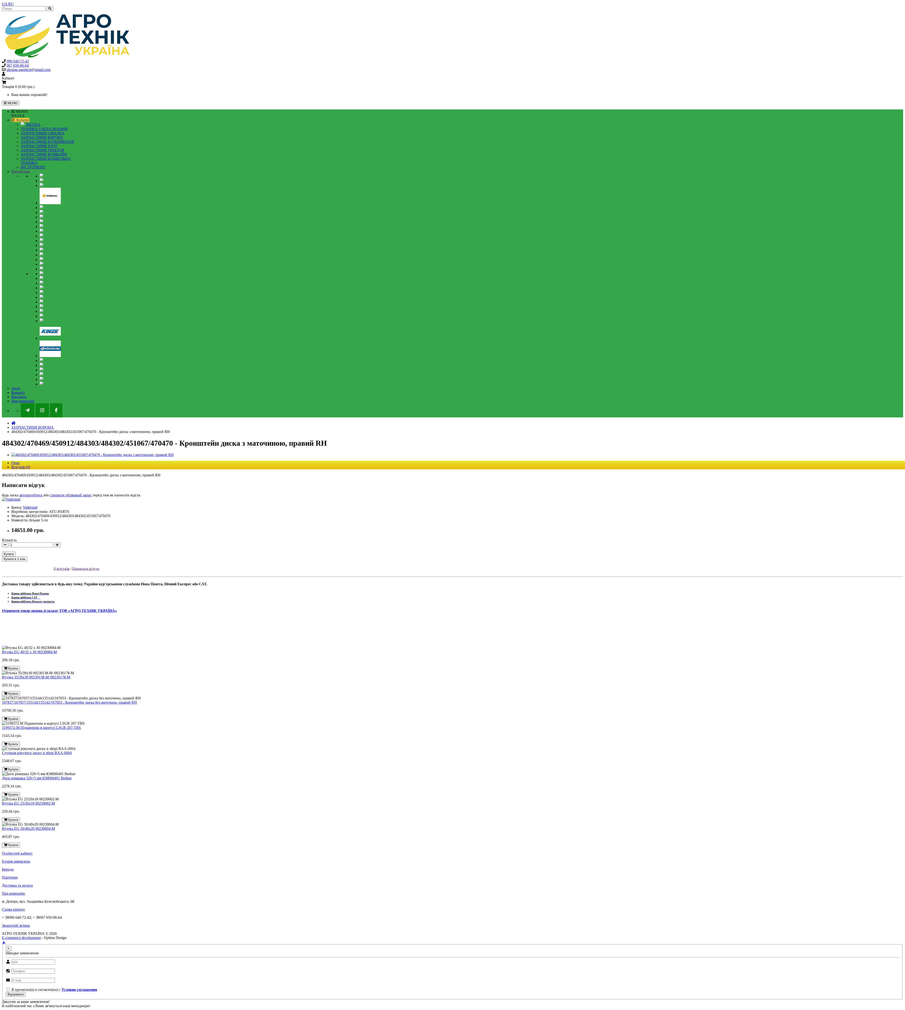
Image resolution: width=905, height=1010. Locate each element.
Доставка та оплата (17, 885)
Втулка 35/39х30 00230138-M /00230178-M (36, 677)
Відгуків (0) (20, 467)
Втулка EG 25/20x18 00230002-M (28, 803)
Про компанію (13, 893)
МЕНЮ (12, 103)
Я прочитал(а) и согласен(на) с (53, 990)
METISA (33, 125)
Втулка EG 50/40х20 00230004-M (28, 829)
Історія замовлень (16, 861)
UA (5, 4)
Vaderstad (30, 507)
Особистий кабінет (17, 853)
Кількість (9, 540)
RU (11, 4)
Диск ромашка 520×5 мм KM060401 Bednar (37, 778)
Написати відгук (85, 568)
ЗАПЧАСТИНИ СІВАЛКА (43, 133)
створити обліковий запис (71, 495)
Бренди (8, 869)
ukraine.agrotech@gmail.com (28, 70)
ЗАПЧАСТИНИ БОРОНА (42, 137)
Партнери (10, 877)
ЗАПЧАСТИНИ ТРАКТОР (42, 150)
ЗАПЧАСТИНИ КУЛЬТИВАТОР (47, 142)
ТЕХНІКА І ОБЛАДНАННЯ (44, 129)
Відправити (16, 994)
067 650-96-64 (18, 65)
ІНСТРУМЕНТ (33, 167)
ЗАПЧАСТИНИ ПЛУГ (39, 146)
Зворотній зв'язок (16, 925)
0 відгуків (62, 568)
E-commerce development (21, 938)
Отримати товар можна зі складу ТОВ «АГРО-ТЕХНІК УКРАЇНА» (59, 611)
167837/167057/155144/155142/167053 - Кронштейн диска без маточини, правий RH (69, 702)
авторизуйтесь (30, 495)
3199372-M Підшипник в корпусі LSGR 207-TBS (41, 728)
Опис (15, 463)
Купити (9, 554)
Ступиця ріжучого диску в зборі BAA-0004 (37, 753)
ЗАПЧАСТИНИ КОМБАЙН (44, 154)
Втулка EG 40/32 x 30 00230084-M (29, 652)
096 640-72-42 (18, 61)
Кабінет (8, 78)
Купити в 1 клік (14, 559)
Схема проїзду (13, 909)
